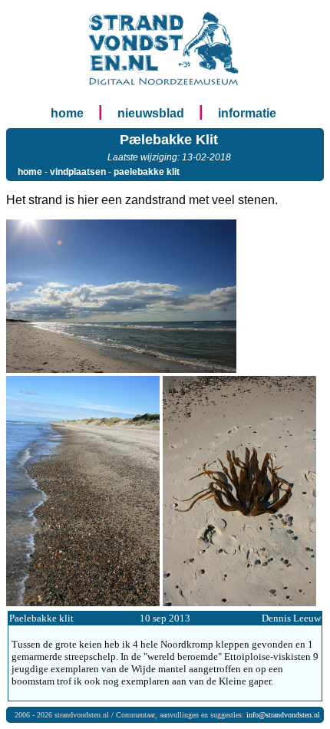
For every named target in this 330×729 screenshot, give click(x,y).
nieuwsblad (150, 113)
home (67, 113)
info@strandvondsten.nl (283, 715)
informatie (247, 113)
